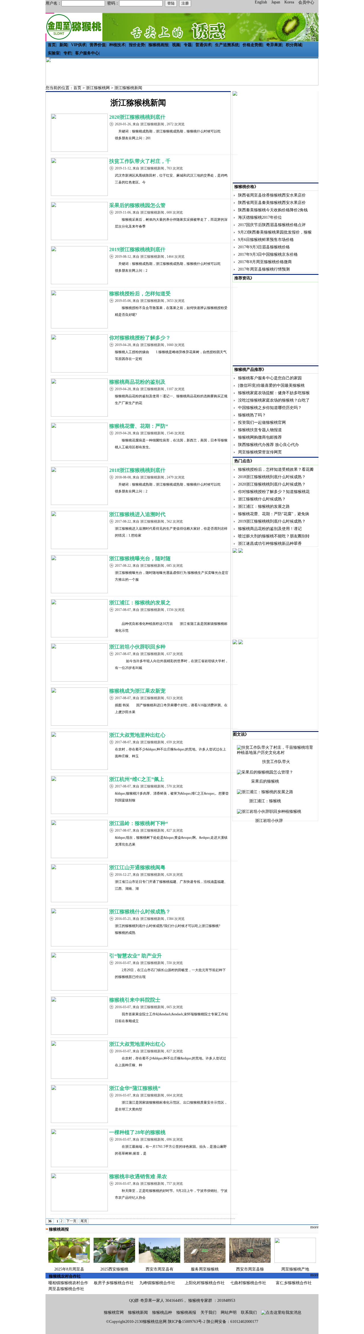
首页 (52, 45)
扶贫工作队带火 (276, 762)
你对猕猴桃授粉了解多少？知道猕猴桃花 (274, 492)
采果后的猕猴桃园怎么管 (137, 205)
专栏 (67, 53)
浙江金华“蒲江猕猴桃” (134, 1088)
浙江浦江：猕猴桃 (265, 801)
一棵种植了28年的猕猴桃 (137, 1132)
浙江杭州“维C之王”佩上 (136, 779)
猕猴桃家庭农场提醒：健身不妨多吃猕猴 (274, 393)
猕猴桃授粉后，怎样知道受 (140, 293)
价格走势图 (252, 45)
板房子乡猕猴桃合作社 (114, 1283)
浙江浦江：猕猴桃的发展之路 (264, 506)
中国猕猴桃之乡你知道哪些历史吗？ (270, 408)
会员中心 (306, 2)
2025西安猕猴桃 (114, 1269)
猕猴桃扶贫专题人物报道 (260, 430)
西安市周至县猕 (250, 1269)
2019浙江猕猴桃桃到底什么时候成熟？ (272, 521)
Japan (275, 2)
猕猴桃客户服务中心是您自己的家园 (270, 378)
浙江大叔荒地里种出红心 (137, 735)
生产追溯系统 (227, 45)
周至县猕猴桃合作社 (66, 1289)
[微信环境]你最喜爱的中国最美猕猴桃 (271, 385)
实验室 (54, 53)
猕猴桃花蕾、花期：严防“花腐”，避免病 (273, 514)
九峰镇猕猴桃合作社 (157, 1283)
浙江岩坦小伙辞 (269, 821)
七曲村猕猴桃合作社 (248, 1283)
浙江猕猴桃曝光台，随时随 (140, 558)
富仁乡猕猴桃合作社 (294, 1283)
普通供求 (203, 45)
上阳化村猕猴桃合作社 (205, 1283)
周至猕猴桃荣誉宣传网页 (260, 452)
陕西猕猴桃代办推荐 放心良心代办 (268, 445)
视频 (176, 45)
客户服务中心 (87, 53)
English (261, 2)
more (314, 1227)
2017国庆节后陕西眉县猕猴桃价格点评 (272, 225)
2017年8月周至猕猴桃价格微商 (265, 262)
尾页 (83, 1221)
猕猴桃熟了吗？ (252, 415)
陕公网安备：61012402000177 (232, 1321)
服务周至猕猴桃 (205, 1269)
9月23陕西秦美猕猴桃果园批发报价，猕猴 (275, 232)
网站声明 (229, 1312)
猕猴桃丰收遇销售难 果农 (138, 1176)
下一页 (71, 1221)
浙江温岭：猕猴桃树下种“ (138, 823)
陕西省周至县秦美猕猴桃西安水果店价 (272, 202)
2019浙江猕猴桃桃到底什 (137, 249)
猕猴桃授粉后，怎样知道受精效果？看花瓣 (276, 469)
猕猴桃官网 (114, 1312)
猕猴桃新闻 (138, 1312)
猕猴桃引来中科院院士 (134, 1000)
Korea (289, 2)
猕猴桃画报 (158, 45)
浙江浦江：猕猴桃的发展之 (140, 602)
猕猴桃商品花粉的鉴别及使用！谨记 (270, 529)
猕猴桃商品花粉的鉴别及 (137, 382)
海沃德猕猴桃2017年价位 (260, 217)
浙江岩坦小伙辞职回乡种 (137, 647)
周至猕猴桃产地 (295, 1269)
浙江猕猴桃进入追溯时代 (137, 514)
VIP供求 (78, 45)
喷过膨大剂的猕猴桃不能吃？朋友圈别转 (274, 536)
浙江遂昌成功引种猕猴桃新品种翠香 (270, 543)
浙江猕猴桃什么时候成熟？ (140, 911)
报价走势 (137, 45)
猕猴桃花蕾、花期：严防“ (138, 426)
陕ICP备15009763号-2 (186, 1321)
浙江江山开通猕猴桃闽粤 (137, 867)
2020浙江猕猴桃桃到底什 (137, 117)
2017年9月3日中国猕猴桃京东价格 (268, 254)
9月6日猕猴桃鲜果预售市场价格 (266, 240)
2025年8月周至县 (69, 1269)
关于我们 (208, 1312)
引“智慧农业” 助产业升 (135, 956)
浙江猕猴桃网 (98, 88)
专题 (188, 45)
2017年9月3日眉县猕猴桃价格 (264, 247)
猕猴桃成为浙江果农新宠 (137, 691)
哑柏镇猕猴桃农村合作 (68, 1283)
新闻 (63, 45)
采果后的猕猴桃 (265, 781)
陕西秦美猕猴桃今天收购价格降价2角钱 (273, 210)
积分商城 (294, 45)
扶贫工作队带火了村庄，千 (140, 161)
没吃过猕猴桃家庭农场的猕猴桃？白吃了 (274, 400)
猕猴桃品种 (162, 1312)
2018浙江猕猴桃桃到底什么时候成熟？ (272, 477)
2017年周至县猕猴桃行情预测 (264, 269)
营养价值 (98, 45)
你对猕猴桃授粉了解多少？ (140, 338)
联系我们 (249, 1312)
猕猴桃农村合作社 (65, 1276)
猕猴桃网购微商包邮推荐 (260, 437)
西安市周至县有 (159, 1269)
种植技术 (117, 45)
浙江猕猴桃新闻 (128, 88)
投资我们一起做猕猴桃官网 (262, 422)
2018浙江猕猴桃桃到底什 (137, 470)
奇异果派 (274, 45)
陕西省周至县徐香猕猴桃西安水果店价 (272, 195)
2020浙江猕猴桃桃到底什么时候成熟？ (272, 484)
